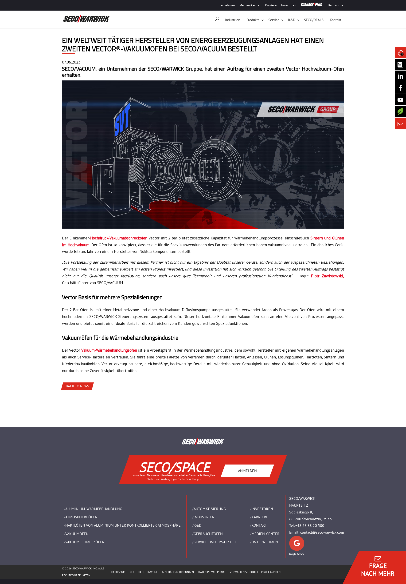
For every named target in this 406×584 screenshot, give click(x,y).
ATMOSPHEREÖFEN (81, 517)
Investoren (288, 5)
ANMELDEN (247, 470)
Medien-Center (250, 5)
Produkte (253, 20)
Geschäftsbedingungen (178, 572)
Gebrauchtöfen (208, 533)
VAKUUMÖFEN (77, 533)
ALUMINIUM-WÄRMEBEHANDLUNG (93, 508)
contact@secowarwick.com (322, 532)
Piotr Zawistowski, (327, 275)
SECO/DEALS (314, 20)
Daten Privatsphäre (211, 572)
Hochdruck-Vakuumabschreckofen (118, 238)
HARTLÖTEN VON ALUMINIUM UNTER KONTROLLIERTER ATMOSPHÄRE (123, 525)
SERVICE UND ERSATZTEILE (216, 542)
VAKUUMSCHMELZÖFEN (85, 542)
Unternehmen (225, 5)
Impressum (118, 572)
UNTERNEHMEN (264, 542)
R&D (291, 20)
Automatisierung (210, 508)
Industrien (232, 20)
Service (273, 20)
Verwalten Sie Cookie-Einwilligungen (255, 572)
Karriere (271, 5)
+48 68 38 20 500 (309, 525)
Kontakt (335, 20)
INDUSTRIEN (204, 517)
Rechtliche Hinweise (143, 572)
